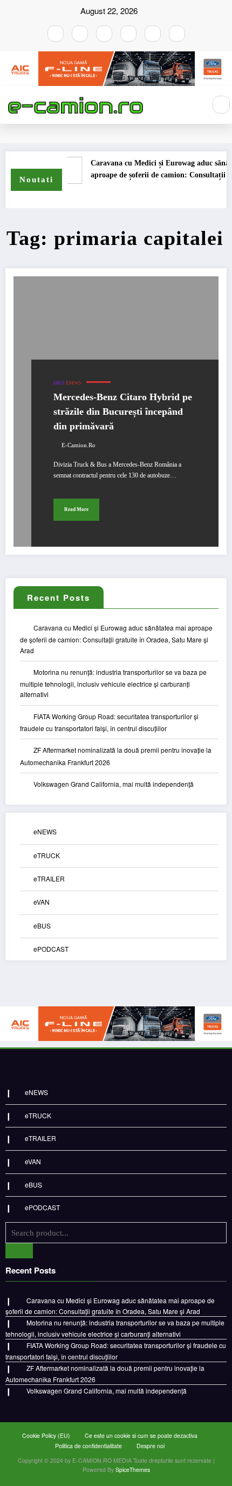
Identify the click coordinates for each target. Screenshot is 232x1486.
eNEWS (73, 383)
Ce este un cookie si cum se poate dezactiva (141, 1435)
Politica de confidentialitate (88, 1446)
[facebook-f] (55, 33)
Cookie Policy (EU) (46, 1435)
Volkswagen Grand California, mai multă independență (113, 783)
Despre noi (151, 1446)
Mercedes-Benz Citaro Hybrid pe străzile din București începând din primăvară (122, 412)
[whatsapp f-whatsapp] (153, 33)
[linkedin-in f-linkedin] (177, 33)
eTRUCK (46, 855)
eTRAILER (49, 878)
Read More (76, 509)
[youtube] (104, 33)
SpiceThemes (132, 1469)
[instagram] (80, 33)
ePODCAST (51, 948)
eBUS (58, 383)
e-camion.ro (78, 445)
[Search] (221, 104)
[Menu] (191, 105)
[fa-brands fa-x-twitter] (128, 33)
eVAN (41, 901)
